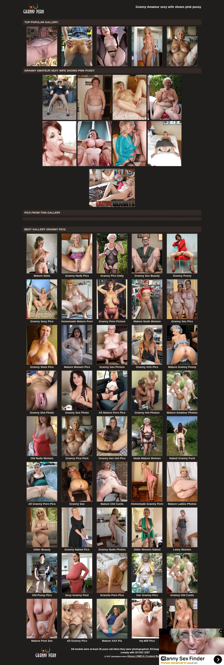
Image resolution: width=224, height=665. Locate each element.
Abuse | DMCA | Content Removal (146, 656)
